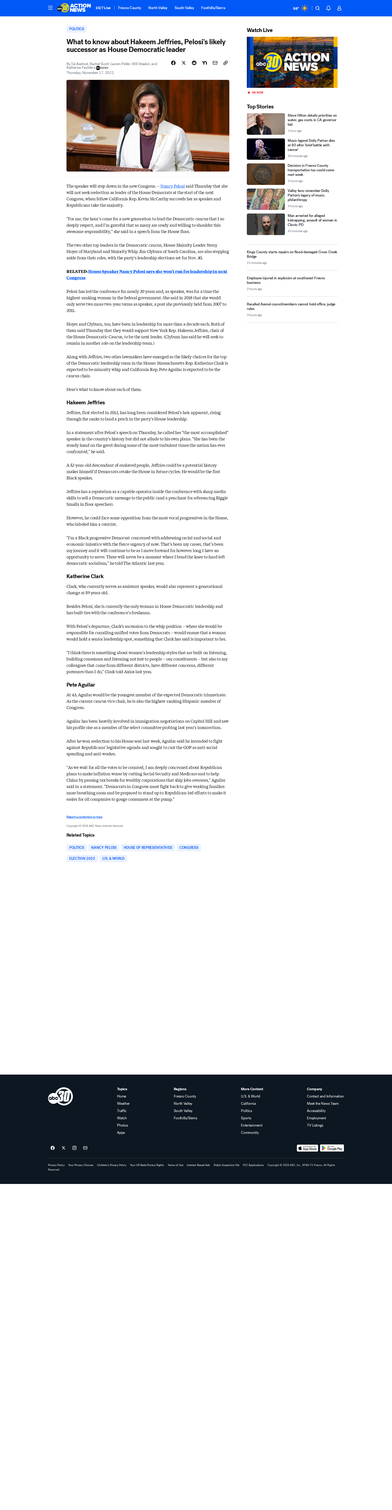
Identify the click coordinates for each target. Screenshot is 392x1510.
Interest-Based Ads (198, 1165)
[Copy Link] (225, 63)
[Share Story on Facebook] (173, 63)
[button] (50, 7)
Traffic (122, 1111)
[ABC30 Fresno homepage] (74, 8)
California (248, 1103)
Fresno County (129, 7)
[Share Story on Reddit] (194, 63)
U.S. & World (250, 1096)
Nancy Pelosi (172, 186)
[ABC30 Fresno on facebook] (52, 1148)
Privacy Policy (56, 1165)
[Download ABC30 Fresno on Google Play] (332, 1148)
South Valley (184, 7)
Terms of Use (175, 1165)
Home (121, 1096)
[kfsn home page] (60, 1096)
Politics (246, 1111)
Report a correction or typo (84, 817)
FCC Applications (253, 1165)
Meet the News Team (322, 1103)
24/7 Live (103, 7)
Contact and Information (325, 1096)
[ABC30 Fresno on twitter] (63, 1148)
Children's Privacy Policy (111, 1165)
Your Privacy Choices (80, 1165)
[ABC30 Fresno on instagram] (74, 1148)
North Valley (157, 7)
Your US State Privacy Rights (147, 1165)
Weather (123, 1103)
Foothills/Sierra (213, 7)
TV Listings (315, 1125)
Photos (122, 1125)
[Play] (292, 62)
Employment (316, 1118)
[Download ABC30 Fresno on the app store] (307, 1148)
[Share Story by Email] (215, 63)
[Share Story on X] (184, 63)
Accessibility (316, 1111)
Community (250, 1132)
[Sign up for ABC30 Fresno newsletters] (85, 1148)
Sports (246, 1118)
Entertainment (251, 1125)
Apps (121, 1132)
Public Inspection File (226, 1165)
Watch (122, 1118)
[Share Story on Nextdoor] (204, 63)
